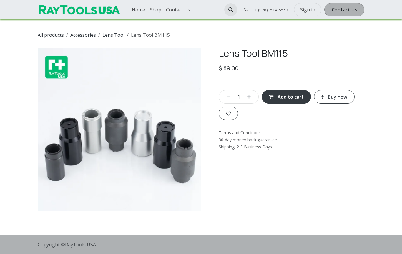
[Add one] (251, 96)
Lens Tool (113, 35)
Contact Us (344, 9)
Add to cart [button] (290, 97)
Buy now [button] (337, 97)
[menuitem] (138, 10)
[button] (230, 9)
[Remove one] (226, 96)
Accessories (83, 35)
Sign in (307, 9)
